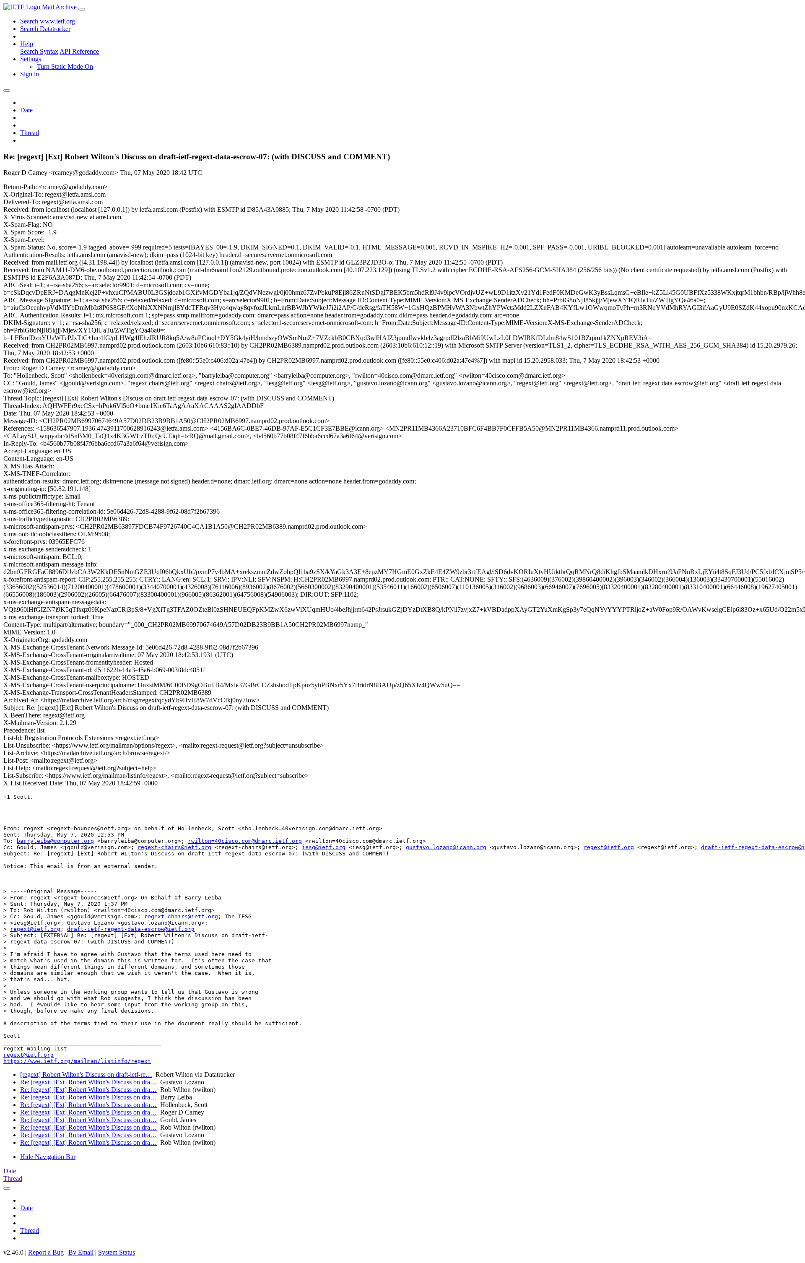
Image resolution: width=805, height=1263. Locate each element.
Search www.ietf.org (47, 21)
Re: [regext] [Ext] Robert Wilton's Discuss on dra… (88, 1082)
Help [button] (26, 43)
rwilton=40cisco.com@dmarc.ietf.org (245, 841)
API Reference (79, 51)
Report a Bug (46, 1252)
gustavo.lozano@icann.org (446, 847)
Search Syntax (39, 51)
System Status (116, 1252)
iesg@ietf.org (323, 847)
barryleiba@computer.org (55, 841)
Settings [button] (30, 58)
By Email (80, 1252)
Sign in (29, 74)
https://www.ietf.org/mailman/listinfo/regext (77, 1061)
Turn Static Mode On (65, 66)
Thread (29, 132)
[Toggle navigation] (81, 9)
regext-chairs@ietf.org (174, 847)
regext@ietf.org (609, 847)
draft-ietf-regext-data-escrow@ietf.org (131, 929)
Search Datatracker (45, 28)
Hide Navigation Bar (47, 1156)
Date (26, 110)
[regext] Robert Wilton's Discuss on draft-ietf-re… (86, 1074)
